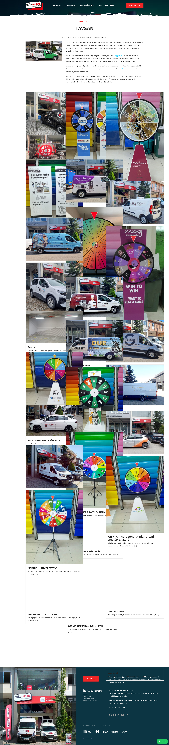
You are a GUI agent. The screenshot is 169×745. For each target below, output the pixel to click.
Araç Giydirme (89, 37)
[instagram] (110, 714)
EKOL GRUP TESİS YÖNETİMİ (45, 440)
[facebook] (114, 714)
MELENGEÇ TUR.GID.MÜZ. (43, 614)
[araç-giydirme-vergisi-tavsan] (44, 42)
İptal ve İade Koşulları (88, 698)
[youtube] (122, 714)
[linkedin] (127, 714)
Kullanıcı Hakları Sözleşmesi (90, 700)
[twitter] (118, 714)
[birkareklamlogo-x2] (34, 2)
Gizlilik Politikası (87, 696)
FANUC (32, 347)
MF (91, 738)
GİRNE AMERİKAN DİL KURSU (85, 626)
